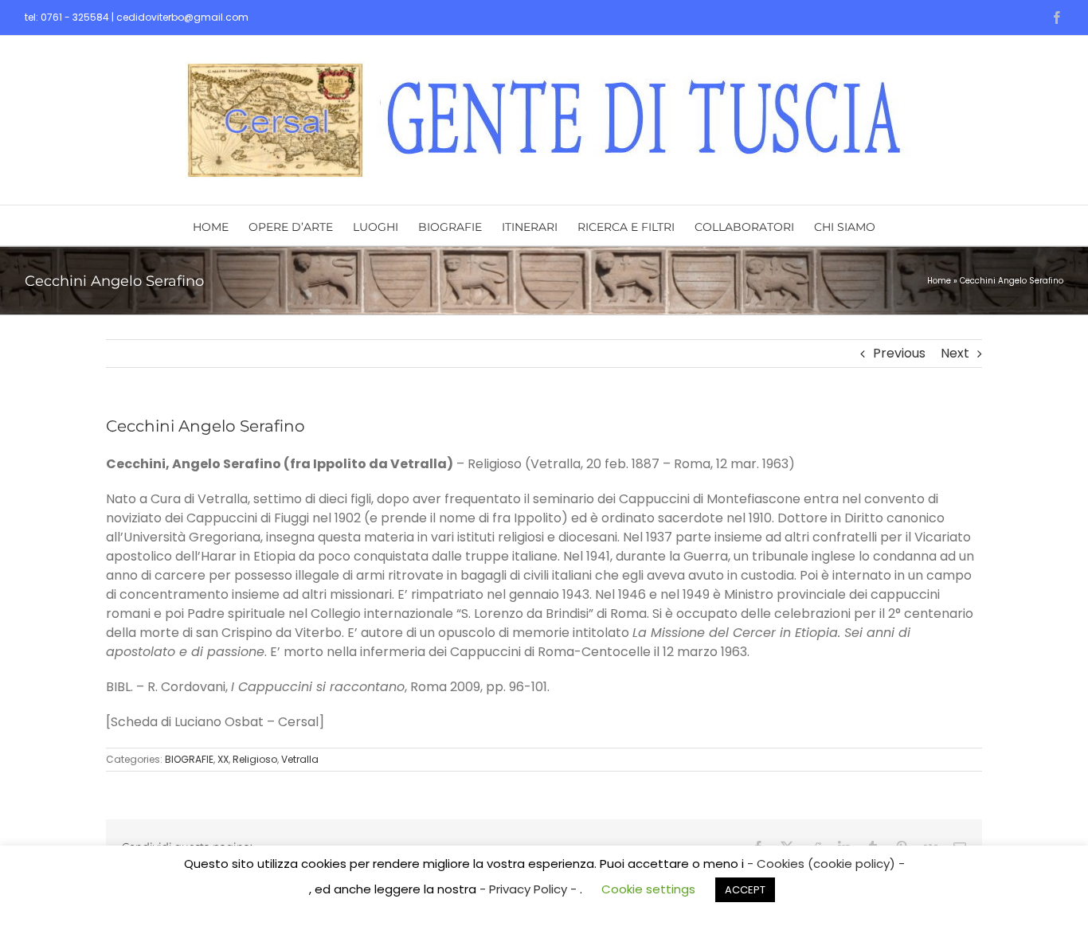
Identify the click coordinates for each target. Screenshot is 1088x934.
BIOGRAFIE (189, 759)
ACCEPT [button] (745, 889)
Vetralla (300, 759)
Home (939, 281)
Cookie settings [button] (648, 889)
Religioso (255, 759)
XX (223, 759)
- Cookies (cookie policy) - (826, 863)
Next (955, 353)
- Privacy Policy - (529, 889)
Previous (899, 353)
